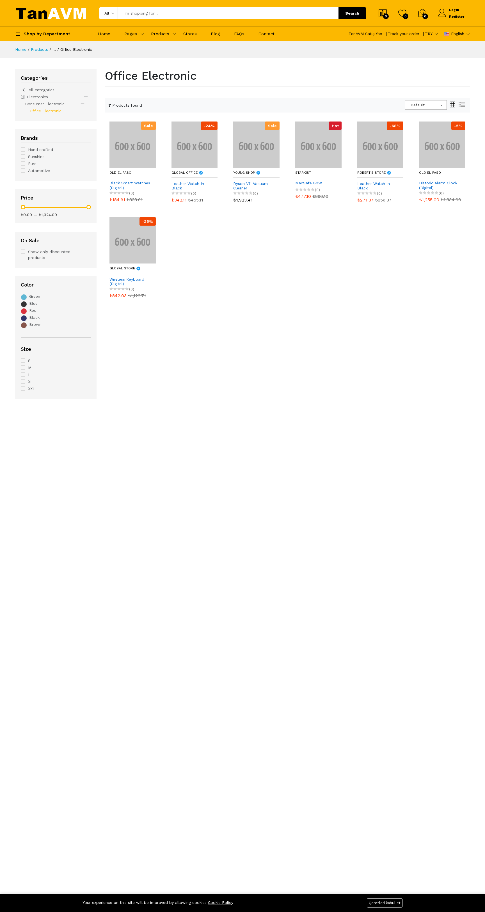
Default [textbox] (418, 105)
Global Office (185, 173)
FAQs (239, 33)
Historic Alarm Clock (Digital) (438, 185)
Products (160, 33)
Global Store (122, 268)
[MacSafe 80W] (318, 144)
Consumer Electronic (45, 104)
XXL (31, 388)
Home (104, 33)
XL (30, 381)
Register (456, 17)
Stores (190, 33)
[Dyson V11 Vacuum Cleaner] (256, 144)
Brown (35, 324)
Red (32, 310)
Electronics (37, 97)
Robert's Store (372, 173)
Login (454, 10)
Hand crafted (40, 149)
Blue (33, 303)
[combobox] (426, 105)
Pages (130, 33)
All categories (41, 90)
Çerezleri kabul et (385, 903)
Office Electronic (45, 111)
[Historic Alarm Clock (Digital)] (442, 144)
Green (34, 296)
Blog (215, 33)
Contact (266, 33)
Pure (32, 163)
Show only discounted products (49, 254)
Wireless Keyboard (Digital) (126, 281)
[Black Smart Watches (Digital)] (132, 144)
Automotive (39, 170)
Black (34, 317)
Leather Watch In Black (187, 186)
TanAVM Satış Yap (365, 33)
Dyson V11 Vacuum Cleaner (250, 186)
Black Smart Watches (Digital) (129, 185)
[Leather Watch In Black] (194, 144)
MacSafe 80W (308, 183)
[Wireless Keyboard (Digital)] (132, 240)
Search (352, 13)
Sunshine (36, 156)
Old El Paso (120, 173)
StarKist (303, 173)
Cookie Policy (220, 902)
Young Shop (244, 173)
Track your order (403, 33)
